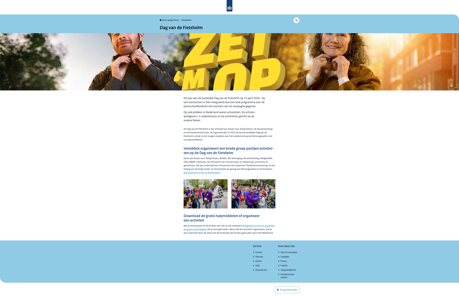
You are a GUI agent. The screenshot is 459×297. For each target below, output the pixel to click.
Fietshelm (186, 20)
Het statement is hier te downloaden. (202, 172)
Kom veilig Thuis (170, 20)
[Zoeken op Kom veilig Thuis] (296, 20)
